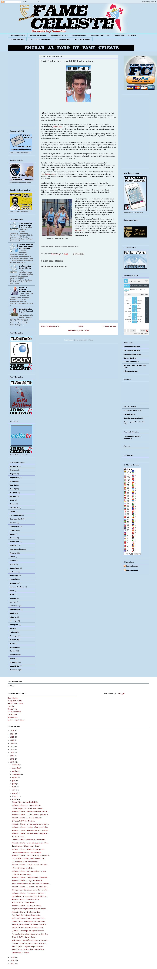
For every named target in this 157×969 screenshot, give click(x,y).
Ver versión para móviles (78, 330)
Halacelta (11, 706)
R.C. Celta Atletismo (62, 39)
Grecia (12, 564)
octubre (15, 771)
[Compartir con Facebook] (81, 254)
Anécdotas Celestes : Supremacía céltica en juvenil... (30, 833)
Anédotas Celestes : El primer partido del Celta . (28, 918)
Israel (12, 590)
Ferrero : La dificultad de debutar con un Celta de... (30, 934)
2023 (12, 737)
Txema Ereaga (56, 254)
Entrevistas (128, 414)
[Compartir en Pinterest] (83, 254)
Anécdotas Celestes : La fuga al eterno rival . (27, 881)
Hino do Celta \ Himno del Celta (135, 366)
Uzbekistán (14, 666)
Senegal (13, 647)
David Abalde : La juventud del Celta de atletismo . (29, 896)
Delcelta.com (12, 714)
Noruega (13, 621)
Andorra (13, 470)
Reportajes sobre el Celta (134, 422)
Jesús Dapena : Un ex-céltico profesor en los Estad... (30, 940)
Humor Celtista (130, 358)
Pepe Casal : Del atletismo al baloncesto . (26, 915)
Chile (12, 500)
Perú (12, 628)
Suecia (12, 658)
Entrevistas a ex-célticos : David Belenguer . (27, 852)
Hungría (13, 579)
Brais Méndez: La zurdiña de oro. (25, 268)
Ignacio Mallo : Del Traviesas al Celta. (26, 311)
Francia (13, 553)
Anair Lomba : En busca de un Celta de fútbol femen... (31, 884)
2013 (12, 961)
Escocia (13, 538)
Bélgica (13, 496)
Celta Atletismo (13, 698)
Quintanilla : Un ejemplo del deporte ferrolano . (28, 931)
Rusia (12, 643)
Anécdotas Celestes (132, 346)
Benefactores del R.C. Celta (100, 35)
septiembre (16, 774)
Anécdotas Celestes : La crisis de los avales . (27, 818)
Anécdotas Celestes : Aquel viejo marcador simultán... (30, 830)
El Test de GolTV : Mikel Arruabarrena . (25, 862)
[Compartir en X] (78, 254)
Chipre (12, 504)
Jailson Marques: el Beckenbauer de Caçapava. (26, 246)
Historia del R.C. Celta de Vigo (125, 35)
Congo (12, 511)
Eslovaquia (14, 541)
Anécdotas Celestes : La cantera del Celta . (26, 805)
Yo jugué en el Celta (15, 701)
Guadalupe (14, 568)
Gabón (13, 556)
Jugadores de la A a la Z (59, 35)
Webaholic (128, 438)
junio (14, 784)
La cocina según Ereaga (16, 720)
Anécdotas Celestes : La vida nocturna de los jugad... (30, 824)
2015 (12, 762)
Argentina (14, 477)
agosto (15, 777)
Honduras (14, 575)
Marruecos (14, 605)
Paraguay (14, 624)
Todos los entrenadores (38, 35)
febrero (15, 796)
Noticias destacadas (132, 418)
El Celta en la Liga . (18, 836)
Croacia (13, 522)
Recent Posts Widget (132, 436)
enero (14, 799)
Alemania (14, 466)
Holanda (13, 572)
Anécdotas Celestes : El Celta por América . (27, 906)
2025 (12, 731)
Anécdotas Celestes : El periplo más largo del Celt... (30, 827)
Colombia (14, 507)
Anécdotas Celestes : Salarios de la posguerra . (28, 849)
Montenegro (15, 609)
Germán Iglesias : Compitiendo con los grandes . (29, 921)
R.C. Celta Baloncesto (82, 39)
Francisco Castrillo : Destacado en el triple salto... (29, 840)
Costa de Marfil (16, 519)
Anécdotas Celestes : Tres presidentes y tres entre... (30, 877)
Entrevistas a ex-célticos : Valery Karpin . (26, 846)
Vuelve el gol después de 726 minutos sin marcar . (29, 924)
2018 (12, 753)
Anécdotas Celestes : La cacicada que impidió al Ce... (30, 843)
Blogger (122, 693)
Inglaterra (14, 583)
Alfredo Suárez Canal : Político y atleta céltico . (28, 949)
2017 (12, 756)
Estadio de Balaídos (17, 39)
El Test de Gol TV (130, 410)
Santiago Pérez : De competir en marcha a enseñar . (30, 890)
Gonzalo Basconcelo (48, 174)
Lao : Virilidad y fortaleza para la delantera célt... (29, 858)
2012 (12, 964)
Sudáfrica (14, 654)
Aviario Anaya (12, 717)
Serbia (12, 651)
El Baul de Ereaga (131, 361)
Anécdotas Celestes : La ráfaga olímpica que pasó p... (30, 815)
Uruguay (13, 662)
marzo (14, 793)
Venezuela (14, 669)
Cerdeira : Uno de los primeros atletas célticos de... (29, 943)
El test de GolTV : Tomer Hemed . (23, 902)
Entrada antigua (109, 326)
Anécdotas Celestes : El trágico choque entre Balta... (30, 865)
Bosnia (13, 485)
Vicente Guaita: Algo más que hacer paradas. (25, 225)
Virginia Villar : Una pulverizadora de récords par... (29, 909)
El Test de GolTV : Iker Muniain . (23, 821)
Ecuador (13, 530)
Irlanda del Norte (17, 587)
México (13, 613)
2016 (12, 759)
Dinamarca (14, 526)
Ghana (13, 560)
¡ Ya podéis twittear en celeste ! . (23, 868)
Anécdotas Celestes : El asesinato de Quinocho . (28, 893)
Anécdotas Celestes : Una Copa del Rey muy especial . (31, 855)
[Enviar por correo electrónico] (74, 254)
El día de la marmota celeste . (22, 874)
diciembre (15, 765)
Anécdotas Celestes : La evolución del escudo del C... (30, 887)
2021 (12, 743)
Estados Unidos (16, 549)
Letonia (13, 602)
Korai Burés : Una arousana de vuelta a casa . (28, 928)
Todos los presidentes (17, 35)
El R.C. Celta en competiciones (39, 39)
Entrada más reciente (50, 326)
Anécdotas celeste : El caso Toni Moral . (26, 899)
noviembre (16, 768)
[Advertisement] (78, 360)
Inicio (80, 326)
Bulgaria (13, 492)
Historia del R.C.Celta (15, 703)
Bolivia (13, 481)
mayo (14, 787)
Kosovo (13, 598)
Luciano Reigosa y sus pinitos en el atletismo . (28, 808)
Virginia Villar (57, 127)
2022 (12, 740)
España (13, 545)
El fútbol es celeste (14, 712)
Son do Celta (12, 709)
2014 (12, 957)
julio (14, 780)
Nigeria (13, 617)
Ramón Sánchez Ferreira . (21, 953)
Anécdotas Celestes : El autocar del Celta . (26, 912)
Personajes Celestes (79, 35)
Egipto (13, 534)
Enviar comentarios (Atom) (83, 340)
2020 (12, 746)
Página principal (131, 371)
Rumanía (14, 639)
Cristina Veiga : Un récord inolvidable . (25, 802)
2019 (12, 749)
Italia (12, 594)
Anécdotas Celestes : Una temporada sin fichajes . (29, 871)
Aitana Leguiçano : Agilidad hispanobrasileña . (28, 946)
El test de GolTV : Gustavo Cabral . (24, 937)
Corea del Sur (15, 515)
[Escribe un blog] (76, 254)
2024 (12, 734)
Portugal (13, 636)
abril (14, 790)
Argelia (13, 473)
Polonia (13, 632)
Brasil (12, 489)
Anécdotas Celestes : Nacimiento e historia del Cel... (30, 811)
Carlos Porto (79, 230)
